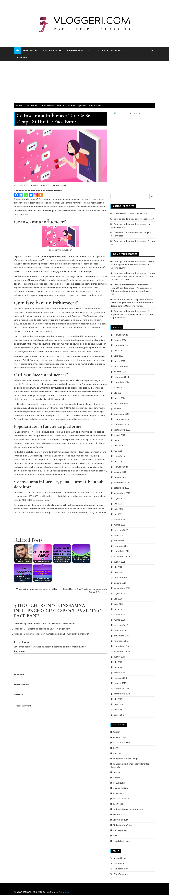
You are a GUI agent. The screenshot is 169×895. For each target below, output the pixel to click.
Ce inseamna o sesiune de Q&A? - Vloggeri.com (47, 628)
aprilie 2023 (119, 456)
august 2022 (119, 498)
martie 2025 (119, 361)
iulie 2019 (118, 662)
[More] (40, 195)
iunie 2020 (118, 604)
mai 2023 (118, 451)
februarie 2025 (121, 366)
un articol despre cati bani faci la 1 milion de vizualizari (53, 340)
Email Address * (22, 684)
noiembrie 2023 (121, 419)
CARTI (116, 748)
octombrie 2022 (121, 487)
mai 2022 (118, 514)
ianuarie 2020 (120, 630)
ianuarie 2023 (120, 472)
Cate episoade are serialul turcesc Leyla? (134, 219)
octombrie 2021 (121, 551)
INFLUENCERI (61, 185)
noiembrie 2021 (121, 546)
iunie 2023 (118, 445)
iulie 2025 (118, 350)
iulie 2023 (118, 440)
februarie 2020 (121, 625)
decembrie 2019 (121, 635)
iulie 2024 (118, 393)
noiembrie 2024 (121, 377)
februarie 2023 (121, 466)
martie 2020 (119, 619)
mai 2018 (118, 709)
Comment (19, 651)
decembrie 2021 (121, 540)
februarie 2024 (121, 403)
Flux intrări (119, 863)
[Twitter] (21, 195)
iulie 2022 (118, 503)
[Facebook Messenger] (31, 195)
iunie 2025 (118, 355)
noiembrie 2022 (121, 482)
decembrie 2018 (121, 688)
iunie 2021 (118, 572)
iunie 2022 (118, 509)
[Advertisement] (84, 81)
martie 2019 (119, 672)
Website (18, 694)
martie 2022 (119, 524)
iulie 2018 (118, 699)
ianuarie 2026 (120, 340)
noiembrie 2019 (121, 641)
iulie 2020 (118, 598)
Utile (90, 50)
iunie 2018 (118, 704)
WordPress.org (121, 874)
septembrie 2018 (122, 693)
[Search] (152, 196)
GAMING (117, 777)
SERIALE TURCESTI (30, 50)
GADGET (117, 772)
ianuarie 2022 (120, 535)
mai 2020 (118, 609)
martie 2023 (119, 461)
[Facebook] (16, 195)
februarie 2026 (121, 334)
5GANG (116, 732)
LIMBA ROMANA (120, 788)
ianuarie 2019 (120, 683)
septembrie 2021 (122, 556)
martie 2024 (120, 398)
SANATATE (118, 804)
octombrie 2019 (121, 646)
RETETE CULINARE (121, 798)
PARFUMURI (118, 793)
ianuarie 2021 (120, 583)
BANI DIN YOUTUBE (122, 742)
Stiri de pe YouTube (52, 50)
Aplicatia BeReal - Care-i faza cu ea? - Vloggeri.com (49, 623)
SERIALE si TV (119, 814)
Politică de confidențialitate (111, 50)
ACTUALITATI (119, 737)
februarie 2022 (121, 530)
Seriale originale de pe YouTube (128, 809)
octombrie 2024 (121, 382)
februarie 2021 (120, 577)
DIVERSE (117, 753)
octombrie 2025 (121, 345)
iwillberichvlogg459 (41, 185)
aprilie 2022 (119, 519)
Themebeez (65, 892)
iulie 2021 (118, 567)
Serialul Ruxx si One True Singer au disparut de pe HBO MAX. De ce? (85, 591)
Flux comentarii (121, 868)
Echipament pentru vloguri (126, 758)
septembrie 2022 (122, 493)
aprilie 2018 (119, 715)
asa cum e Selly (86, 512)
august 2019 (119, 656)
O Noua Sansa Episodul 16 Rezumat (130, 213)
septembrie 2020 (122, 588)
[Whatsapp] (26, 195)
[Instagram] (36, 195)
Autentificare (120, 858)
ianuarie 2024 (120, 408)
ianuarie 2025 (120, 371)
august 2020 (119, 593)
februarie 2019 (120, 678)
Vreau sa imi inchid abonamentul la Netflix (36, 589)
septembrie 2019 (122, 651)
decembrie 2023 (122, 414)
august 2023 (119, 435)
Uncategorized (120, 830)
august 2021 (119, 561)
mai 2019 (118, 667)
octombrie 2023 (121, 424)
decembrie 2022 (122, 477)
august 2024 (120, 387)
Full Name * (20, 674)
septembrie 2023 (122, 429)
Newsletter (21, 57)
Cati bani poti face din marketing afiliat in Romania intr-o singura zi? (56, 633)
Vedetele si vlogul (74, 50)
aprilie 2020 (119, 614)
